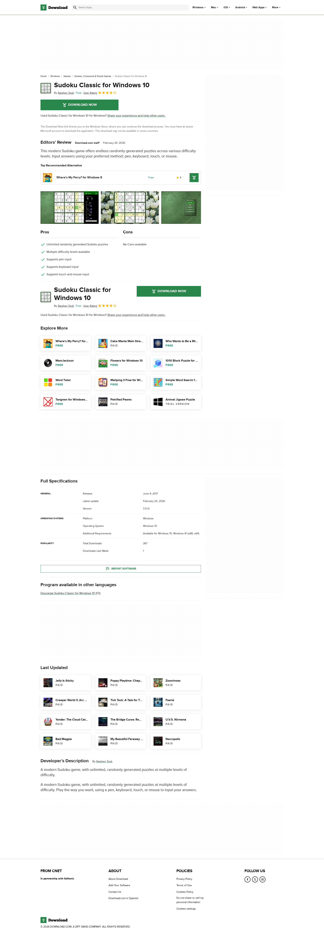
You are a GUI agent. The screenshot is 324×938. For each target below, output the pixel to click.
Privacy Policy (184, 879)
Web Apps (258, 7)
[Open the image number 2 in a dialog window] (190, 207)
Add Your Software (119, 885)
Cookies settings (186, 908)
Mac (213, 7)
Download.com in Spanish (123, 898)
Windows (197, 7)
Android (240, 7)
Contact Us (115, 891)
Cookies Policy (184, 891)
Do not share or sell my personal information (190, 900)
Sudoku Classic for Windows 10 (101, 85)
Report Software (123, 568)
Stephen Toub (104, 761)
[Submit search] (75, 7)
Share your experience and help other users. (136, 116)
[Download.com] (54, 7)
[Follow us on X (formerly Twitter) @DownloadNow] (255, 879)
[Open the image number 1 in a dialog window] (130, 207)
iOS (226, 7)
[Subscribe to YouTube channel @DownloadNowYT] (263, 879)
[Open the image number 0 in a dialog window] (69, 207)
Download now (82, 105)
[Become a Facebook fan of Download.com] (247, 879)
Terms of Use (184, 885)
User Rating (90, 93)
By (64, 93)
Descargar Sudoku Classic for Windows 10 (67, 593)
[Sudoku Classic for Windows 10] (45, 88)
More (275, 7)
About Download (118, 879)
